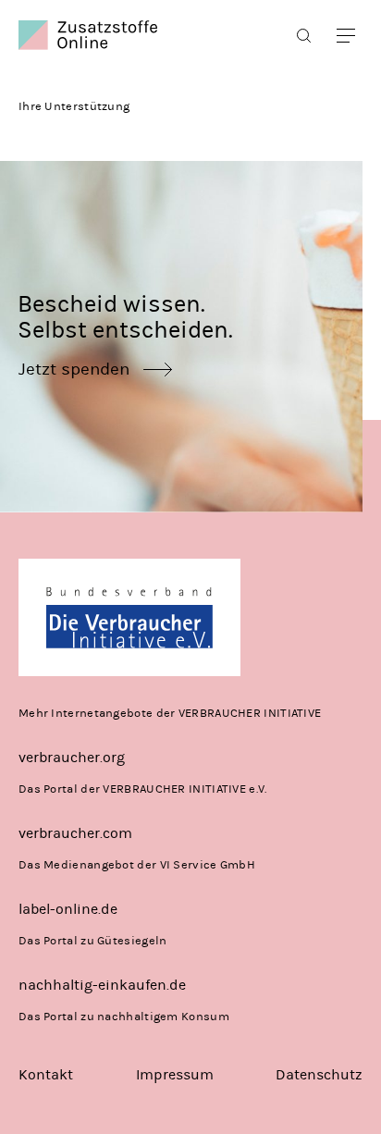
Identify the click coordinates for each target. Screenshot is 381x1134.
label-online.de (67, 909)
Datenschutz (319, 1074)
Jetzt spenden (73, 369)
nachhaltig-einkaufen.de (102, 984)
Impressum (175, 1074)
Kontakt (45, 1074)
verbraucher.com (75, 833)
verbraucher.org (71, 757)
